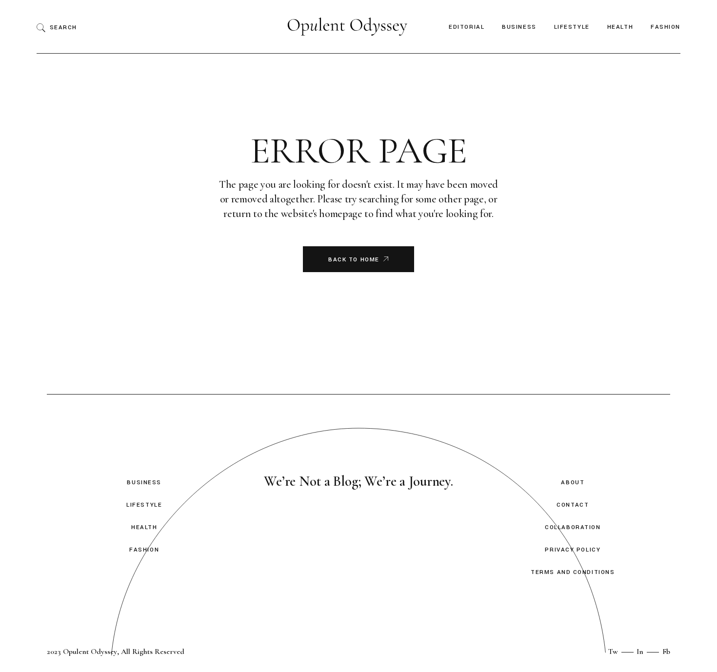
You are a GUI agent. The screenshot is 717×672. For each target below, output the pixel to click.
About (572, 482)
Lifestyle (144, 505)
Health (144, 527)
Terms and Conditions (573, 572)
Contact (573, 505)
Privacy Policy (572, 550)
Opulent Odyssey (90, 651)
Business (144, 482)
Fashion (144, 550)
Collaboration (572, 527)
